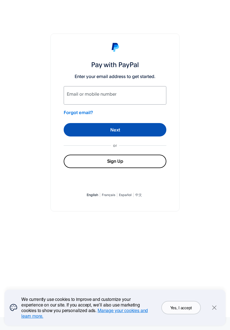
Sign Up (115, 161)
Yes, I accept (181, 307)
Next (115, 130)
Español (125, 195)
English (92, 195)
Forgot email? (78, 112)
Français (108, 195)
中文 (138, 195)
